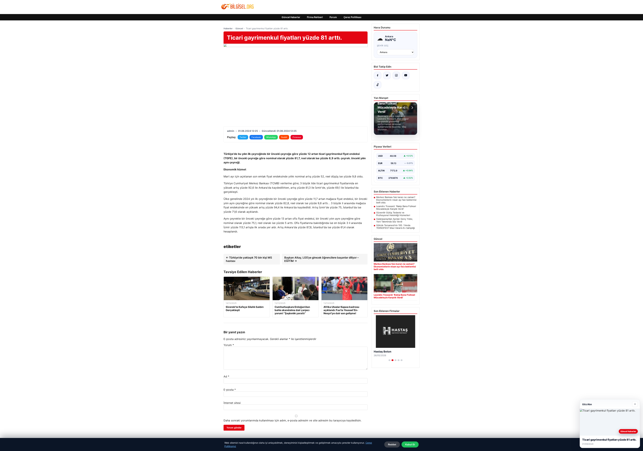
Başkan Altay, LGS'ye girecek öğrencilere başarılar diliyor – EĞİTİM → (321, 259)
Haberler (228, 28)
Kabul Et (410, 444)
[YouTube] (406, 75)
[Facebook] (377, 75)
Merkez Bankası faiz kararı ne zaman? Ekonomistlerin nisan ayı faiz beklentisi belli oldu (396, 200)
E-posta (230, 389)
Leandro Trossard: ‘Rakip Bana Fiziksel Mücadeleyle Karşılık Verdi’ (396, 207)
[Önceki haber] (405, 108)
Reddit (284, 137)
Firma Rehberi (315, 17)
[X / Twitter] (387, 75)
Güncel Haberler (291, 17)
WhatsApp (271, 137)
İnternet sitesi (232, 403)
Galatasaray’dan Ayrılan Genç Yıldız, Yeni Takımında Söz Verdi (394, 220)
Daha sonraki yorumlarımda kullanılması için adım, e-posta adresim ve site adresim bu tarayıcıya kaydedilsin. (292, 420)
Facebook (256, 137)
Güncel (239, 28)
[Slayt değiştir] (389, 360)
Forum (333, 17)
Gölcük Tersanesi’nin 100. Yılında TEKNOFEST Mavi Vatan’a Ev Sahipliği (395, 226)
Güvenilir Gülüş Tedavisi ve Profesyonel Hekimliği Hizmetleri (393, 214)
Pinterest (297, 137)
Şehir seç (383, 45)
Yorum (229, 345)
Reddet (392, 444)
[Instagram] (396, 75)
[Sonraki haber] (412, 108)
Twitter (243, 137)
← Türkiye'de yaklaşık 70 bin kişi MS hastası (249, 259)
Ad (226, 376)
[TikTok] (377, 85)
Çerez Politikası (352, 17)
